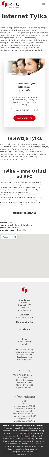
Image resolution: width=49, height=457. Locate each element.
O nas (24, 339)
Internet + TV (24, 305)
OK (30, 454)
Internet (24, 302)
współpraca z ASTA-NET (24, 413)
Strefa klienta (24, 322)
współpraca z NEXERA (24, 408)
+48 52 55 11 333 (27, 110)
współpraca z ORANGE (24, 406)
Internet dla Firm (24, 317)
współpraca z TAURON (24, 421)
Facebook (24, 329)
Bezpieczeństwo (24, 357)
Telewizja (24, 307)
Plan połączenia (24, 359)
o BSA (24, 401)
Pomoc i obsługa (24, 341)
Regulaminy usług (24, 349)
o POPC (24, 403)
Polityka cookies (24, 354)
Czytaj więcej (20, 454)
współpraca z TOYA (24, 418)
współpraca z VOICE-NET (24, 416)
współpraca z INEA (24, 411)
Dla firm (24, 315)
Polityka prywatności (25, 352)
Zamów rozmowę (24, 118)
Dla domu (24, 300)
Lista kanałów (24, 310)
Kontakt (24, 344)
